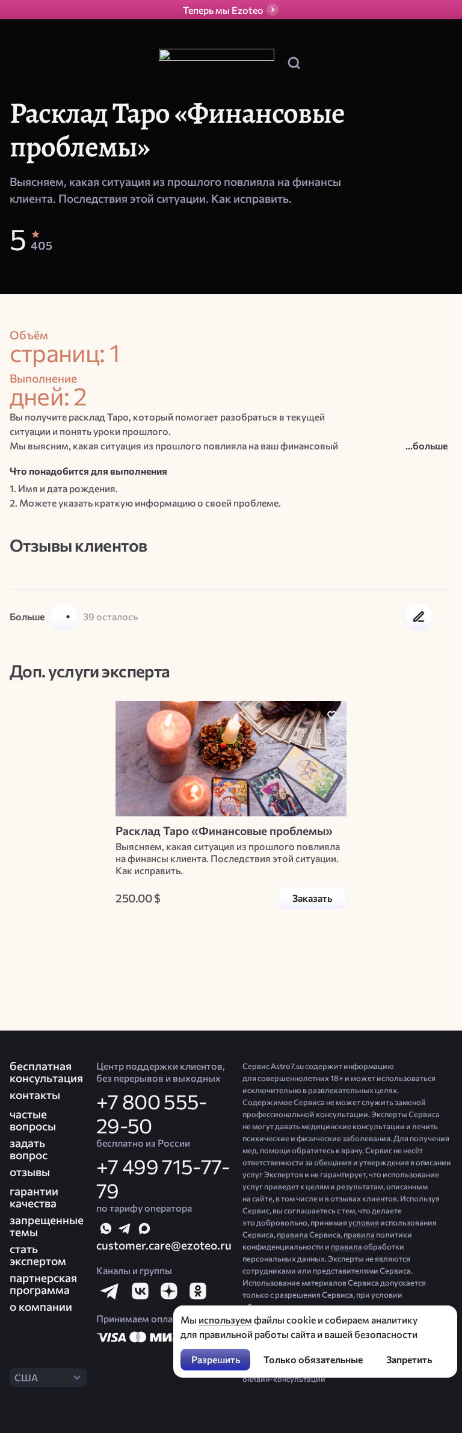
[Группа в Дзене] (168, 1291)
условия (363, 1222)
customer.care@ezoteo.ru (164, 1245)
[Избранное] (332, 715)
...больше (426, 445)
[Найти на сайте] (293, 62)
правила (292, 1234)
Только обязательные (313, 1359)
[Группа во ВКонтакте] (139, 1291)
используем (225, 1319)
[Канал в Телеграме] (125, 1228)
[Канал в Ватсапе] (106, 1228)
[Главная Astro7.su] (216, 63)
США (26, 1377)
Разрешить (215, 1359)
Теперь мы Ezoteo (223, 10)
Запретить (409, 1359)
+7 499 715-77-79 (162, 1178)
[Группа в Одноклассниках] (197, 1291)
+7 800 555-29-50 (151, 1113)
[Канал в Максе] (144, 1228)
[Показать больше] (63, 616)
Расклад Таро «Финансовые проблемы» (224, 830)
